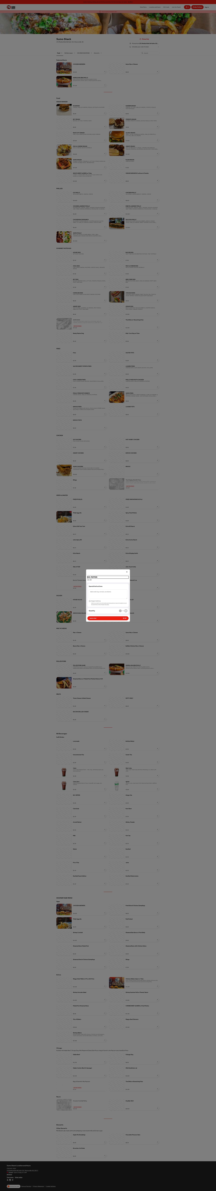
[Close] (127, 572)
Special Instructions (95, 586)
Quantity (92, 611)
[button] (108, 618)
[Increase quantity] (126, 610)
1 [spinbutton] (123, 611)
